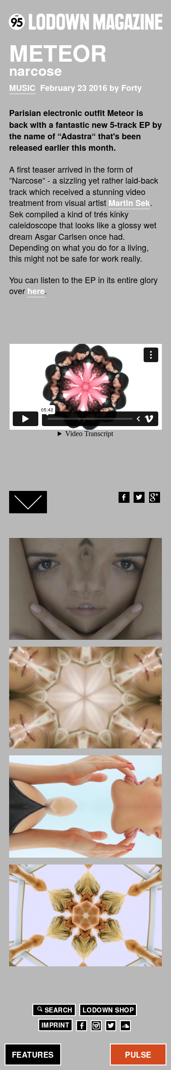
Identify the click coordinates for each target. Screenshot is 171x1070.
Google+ (154, 497)
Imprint (55, 1024)
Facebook (124, 497)
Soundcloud (125, 1025)
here (36, 291)
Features (33, 1054)
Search (59, 1009)
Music (22, 88)
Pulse (138, 1054)
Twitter (139, 497)
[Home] (85, 22)
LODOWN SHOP (108, 1009)
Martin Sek (129, 203)
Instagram (96, 1025)
